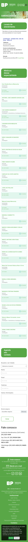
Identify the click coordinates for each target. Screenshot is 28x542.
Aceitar (11, 538)
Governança (14, 516)
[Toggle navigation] (26, 5)
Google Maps (21, 58)
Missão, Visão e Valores (14, 500)
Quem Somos (14, 498)
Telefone (4, 385)
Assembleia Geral (14, 509)
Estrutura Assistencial (14, 504)
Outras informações (7, 393)
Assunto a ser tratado (7, 363)
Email (3, 377)
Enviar (7, 419)
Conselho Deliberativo (14, 511)
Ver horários (23, 90)
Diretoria (14, 507)
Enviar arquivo (5, 409)
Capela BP (14, 518)
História (14, 502)
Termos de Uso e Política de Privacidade (14, 520)
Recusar (17, 538)
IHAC (14, 513)
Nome (3, 370)
